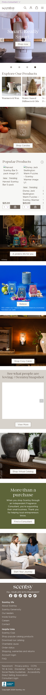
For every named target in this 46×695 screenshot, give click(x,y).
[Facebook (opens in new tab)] (11, 595)
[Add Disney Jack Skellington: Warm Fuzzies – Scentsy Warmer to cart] (35, 207)
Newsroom (7, 666)
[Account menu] (29, 8)
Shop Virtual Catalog (23, 471)
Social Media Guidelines (14, 672)
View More (23, 424)
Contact (6, 624)
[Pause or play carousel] (11, 67)
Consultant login (10, 678)
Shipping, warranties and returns (18, 651)
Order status (8, 647)
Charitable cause (10, 643)
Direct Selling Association (14, 675)
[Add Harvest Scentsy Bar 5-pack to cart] (15, 207)
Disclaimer (20, 669)
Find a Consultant (23, 521)
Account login (9, 655)
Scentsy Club (8, 632)
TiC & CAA (7, 669)
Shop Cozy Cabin (23, 361)
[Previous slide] (2, 40)
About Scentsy (9, 605)
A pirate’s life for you (23, 253)
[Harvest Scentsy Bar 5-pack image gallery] (11, 170)
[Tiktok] (20, 595)
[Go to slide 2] (27, 67)
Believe (23, 304)
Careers (5, 620)
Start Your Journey (23, 571)
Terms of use (33, 669)
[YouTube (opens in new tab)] (30, 595)
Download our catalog (13, 640)
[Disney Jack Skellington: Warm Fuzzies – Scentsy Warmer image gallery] (32, 175)
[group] (23, 38)
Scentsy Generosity (11, 609)
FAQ (4, 658)
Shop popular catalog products (17, 636)
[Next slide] (44, 40)
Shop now (23, 44)
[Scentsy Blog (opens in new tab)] (35, 595)
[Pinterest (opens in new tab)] (25, 595)
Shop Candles (23, 145)
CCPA (34, 666)
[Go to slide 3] (35, 67)
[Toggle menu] (41, 8)
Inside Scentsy (9, 616)
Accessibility (34, 672)
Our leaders (8, 613)
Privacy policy (22, 666)
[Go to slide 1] (19, 67)
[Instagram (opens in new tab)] (15, 595)
